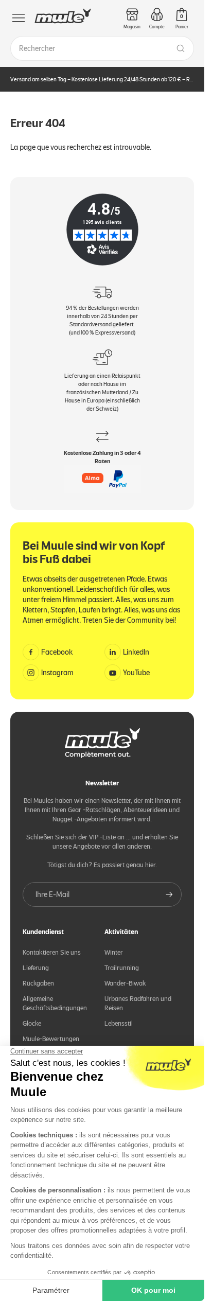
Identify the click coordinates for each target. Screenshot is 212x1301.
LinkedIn (136, 652)
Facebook (57, 652)
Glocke (32, 1023)
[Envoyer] (169, 894)
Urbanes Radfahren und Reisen (137, 1003)
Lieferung (36, 967)
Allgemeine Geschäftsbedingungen (55, 1003)
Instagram (57, 672)
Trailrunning (121, 967)
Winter (113, 952)
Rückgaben (38, 983)
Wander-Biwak (125, 983)
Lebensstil (118, 1023)
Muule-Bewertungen (51, 1038)
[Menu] (18, 18)
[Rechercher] (180, 48)
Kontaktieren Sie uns (52, 952)
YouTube (136, 672)
